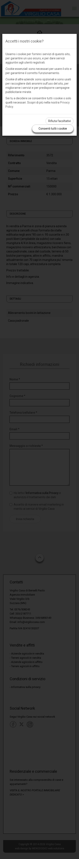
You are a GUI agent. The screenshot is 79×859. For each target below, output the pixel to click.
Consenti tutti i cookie (53, 128)
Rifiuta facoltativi (59, 121)
